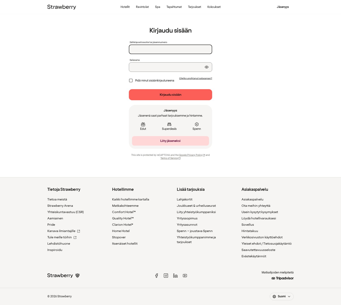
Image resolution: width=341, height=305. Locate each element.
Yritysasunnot (187, 225)
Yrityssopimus (187, 218)
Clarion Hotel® (122, 225)
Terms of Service (169, 158)
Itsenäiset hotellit (125, 243)
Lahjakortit (184, 199)
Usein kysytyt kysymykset (260, 212)
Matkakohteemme (125, 206)
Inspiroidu (54, 250)
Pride (51, 225)
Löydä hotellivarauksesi (259, 218)
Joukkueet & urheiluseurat (196, 206)
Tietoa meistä (57, 199)
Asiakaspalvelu (252, 199)
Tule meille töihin (59, 237)
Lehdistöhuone (58, 243)
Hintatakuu (250, 231)
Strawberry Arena (60, 206)
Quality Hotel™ (123, 218)
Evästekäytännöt (254, 256)
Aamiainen (55, 218)
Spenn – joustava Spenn (195, 231)
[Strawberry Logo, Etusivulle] (61, 7)
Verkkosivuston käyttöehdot (262, 237)
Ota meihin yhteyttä (256, 206)
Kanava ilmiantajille (61, 231)
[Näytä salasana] (207, 67)
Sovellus (248, 225)
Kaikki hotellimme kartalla (130, 199)
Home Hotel (121, 231)
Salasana (135, 60)
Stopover (119, 237)
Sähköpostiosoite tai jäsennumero (148, 42)
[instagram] (166, 275)
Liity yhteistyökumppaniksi (196, 212)
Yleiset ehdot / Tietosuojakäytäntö (267, 243)
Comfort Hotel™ (124, 212)
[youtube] (185, 275)
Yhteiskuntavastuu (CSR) (65, 212)
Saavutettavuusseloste (258, 250)
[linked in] (175, 275)
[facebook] (156, 275)
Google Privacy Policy (190, 155)
